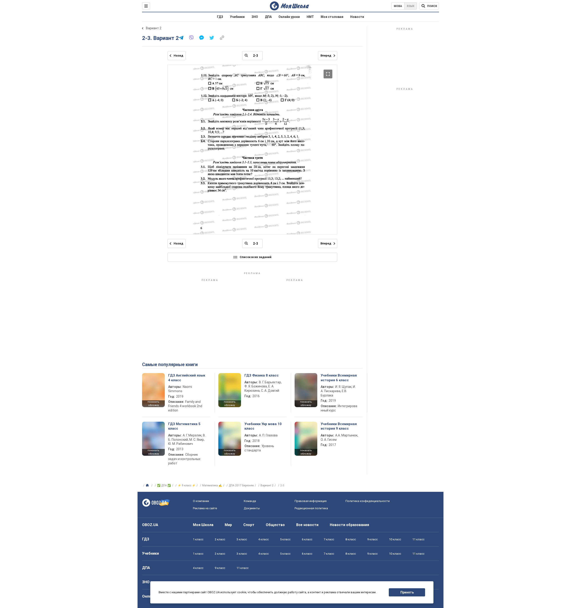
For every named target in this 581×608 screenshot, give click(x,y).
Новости (357, 17)
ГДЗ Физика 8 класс (261, 375)
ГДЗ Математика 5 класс (184, 426)
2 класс (220, 539)
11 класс (418, 539)
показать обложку (153, 403)
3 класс (241, 539)
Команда (250, 501)
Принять (407, 592)
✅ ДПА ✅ (164, 485)
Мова (398, 6)
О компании (201, 501)
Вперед (325, 55)
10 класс (395, 539)
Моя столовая (332, 17)
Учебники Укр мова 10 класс (263, 426)
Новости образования (349, 525)
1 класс (198, 539)
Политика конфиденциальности (367, 501)
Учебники (237, 17)
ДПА (268, 17)
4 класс (263, 539)
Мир (228, 525)
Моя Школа (203, 525)
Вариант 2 (153, 28)
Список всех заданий (255, 257)
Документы (252, 508)
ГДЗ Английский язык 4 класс (186, 377)
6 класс (307, 539)
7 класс (329, 539)
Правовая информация (311, 501)
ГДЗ (220, 17)
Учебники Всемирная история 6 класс (339, 377)
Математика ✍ (212, 485)
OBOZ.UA (150, 525)
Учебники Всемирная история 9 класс (339, 426)
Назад (178, 55)
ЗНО (254, 17)
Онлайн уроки (289, 17)
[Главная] (147, 485)
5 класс (285, 539)
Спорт (248, 525)
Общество (275, 525)
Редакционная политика (311, 508)
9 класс (372, 539)
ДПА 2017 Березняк (241, 485)
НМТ (310, 17)
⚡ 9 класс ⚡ (186, 485)
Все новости (307, 525)
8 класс (350, 539)
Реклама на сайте (205, 508)
